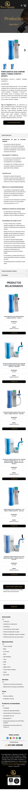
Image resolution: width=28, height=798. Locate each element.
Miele (4, 649)
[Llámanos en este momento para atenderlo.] (11, 738)
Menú (24, 5)
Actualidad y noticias (8, 699)
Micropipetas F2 (7, 718)
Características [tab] (6, 135)
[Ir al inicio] (7, 5)
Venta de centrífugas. (13, 763)
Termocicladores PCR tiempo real (11, 713)
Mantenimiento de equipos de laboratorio (13, 687)
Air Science (6, 651)
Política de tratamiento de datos (11, 632)
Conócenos (6, 621)
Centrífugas (6, 708)
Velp (4, 664)
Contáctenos (6, 626)
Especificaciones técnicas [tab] (9, 271)
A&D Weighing (7, 657)
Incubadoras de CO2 (8, 716)
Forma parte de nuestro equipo (11, 629)
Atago (4, 662)
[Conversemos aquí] (17, 738)
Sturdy (5, 672)
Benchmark (6, 675)
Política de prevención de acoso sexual (13, 637)
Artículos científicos (8, 696)
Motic (4, 654)
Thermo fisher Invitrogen (9, 669)
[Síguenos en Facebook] (20, 738)
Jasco (4, 659)
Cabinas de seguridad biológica (11, 710)
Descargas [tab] (5, 275)
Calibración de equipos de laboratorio (12, 684)
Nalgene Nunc (7, 667)
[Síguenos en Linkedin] (8, 738)
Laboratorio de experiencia (10, 624)
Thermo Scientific (7, 646)
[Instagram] (14, 738)
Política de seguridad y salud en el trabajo (14, 634)
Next (24, 50)
